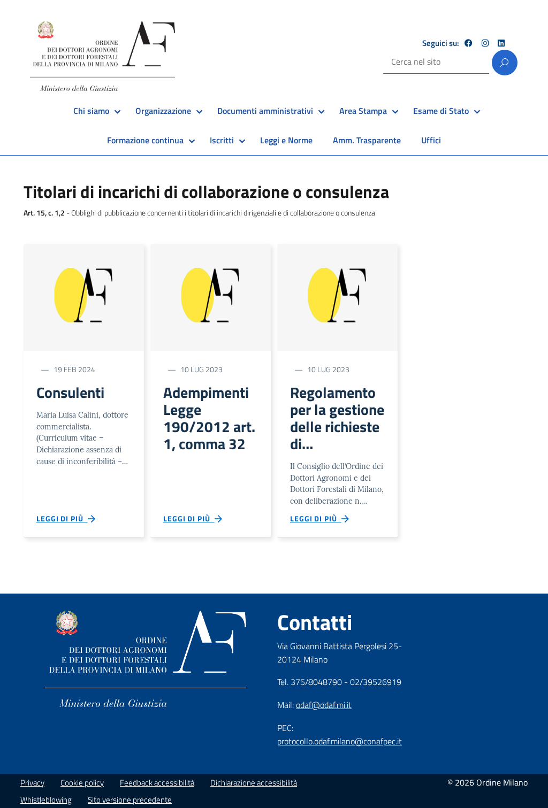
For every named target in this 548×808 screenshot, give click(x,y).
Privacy (32, 782)
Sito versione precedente (130, 800)
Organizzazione (163, 110)
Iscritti (222, 140)
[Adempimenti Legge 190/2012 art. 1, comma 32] (210, 296)
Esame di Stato (441, 110)
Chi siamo (91, 110)
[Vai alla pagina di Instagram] (485, 43)
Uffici (431, 140)
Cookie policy (82, 782)
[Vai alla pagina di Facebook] (468, 43)
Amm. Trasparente (367, 140)
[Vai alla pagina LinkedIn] (501, 43)
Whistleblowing (46, 800)
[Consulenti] (84, 296)
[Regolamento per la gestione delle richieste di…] (337, 296)
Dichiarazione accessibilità (253, 782)
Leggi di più (62, 518)
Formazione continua (145, 140)
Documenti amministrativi (265, 110)
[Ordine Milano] (102, 56)
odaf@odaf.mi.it (324, 704)
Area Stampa (363, 110)
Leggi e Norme (286, 140)
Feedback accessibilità (157, 782)
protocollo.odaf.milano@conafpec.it (339, 741)
